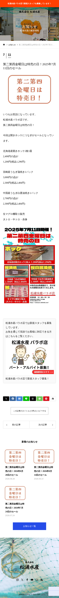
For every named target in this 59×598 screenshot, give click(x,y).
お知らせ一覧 (29, 526)
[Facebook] (27, 579)
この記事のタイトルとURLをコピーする (29, 411)
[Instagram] (17, 579)
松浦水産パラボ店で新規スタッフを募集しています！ (29, 3)
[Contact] (36, 579)
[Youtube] (31, 579)
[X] (22, 579)
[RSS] (41, 579)
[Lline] (26, 398)
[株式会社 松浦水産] (29, 12)
